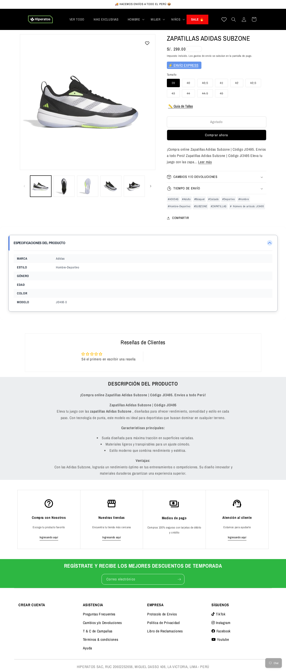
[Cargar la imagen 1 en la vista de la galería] (40, 186)
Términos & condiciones (100, 639)
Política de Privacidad (163, 622)
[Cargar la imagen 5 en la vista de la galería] (134, 186)
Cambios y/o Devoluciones (102, 622)
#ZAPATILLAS (219, 206)
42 (239, 84)
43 (176, 94)
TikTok (220, 614)
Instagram (222, 622)
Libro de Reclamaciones (165, 631)
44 (191, 94)
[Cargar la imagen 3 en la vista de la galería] (87, 186)
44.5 (207, 94)
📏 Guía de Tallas (180, 106)
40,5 (207, 84)
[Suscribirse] (179, 579)
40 (191, 84)
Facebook (223, 631)
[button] (134, 19)
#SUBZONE (200, 206)
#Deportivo (228, 199)
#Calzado (213, 199)
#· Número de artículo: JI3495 (247, 206)
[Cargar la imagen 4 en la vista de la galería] (111, 186)
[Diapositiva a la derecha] (150, 186)
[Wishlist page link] (224, 19)
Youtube (222, 639)
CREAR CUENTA (31, 604)
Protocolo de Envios (162, 614)
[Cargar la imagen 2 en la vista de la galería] (64, 186)
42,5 (255, 84)
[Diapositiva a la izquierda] (24, 186)
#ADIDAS (173, 199)
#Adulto (186, 199)
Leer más (205, 162)
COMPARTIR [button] (180, 218)
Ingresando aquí (49, 537)
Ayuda (87, 648)
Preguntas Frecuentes (99, 614)
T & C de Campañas (97, 631)
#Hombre (243, 199)
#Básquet (199, 199)
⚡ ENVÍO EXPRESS (183, 65)
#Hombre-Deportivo (179, 206)
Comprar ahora (216, 135)
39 (176, 84)
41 (224, 84)
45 (224, 94)
